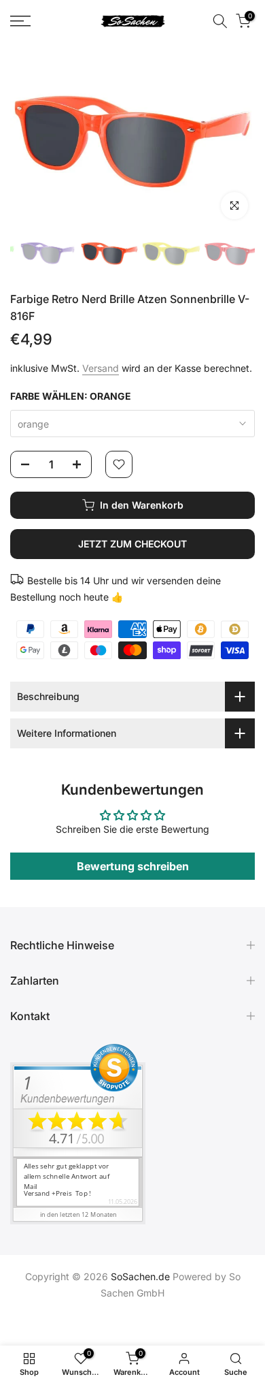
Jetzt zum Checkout (132, 544)
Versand (100, 368)
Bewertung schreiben (133, 866)
